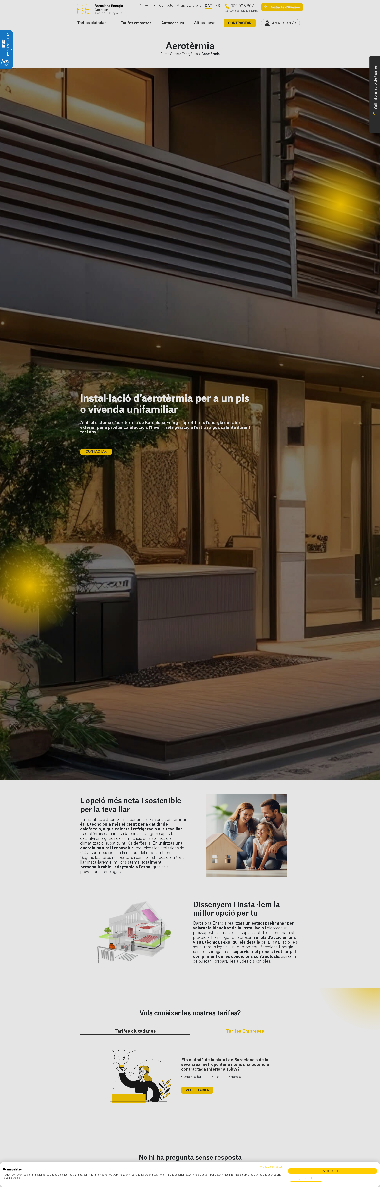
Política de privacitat (270, 1167)
